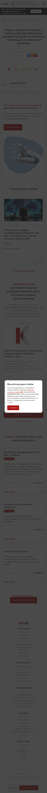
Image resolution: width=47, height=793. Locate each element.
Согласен (13, 408)
